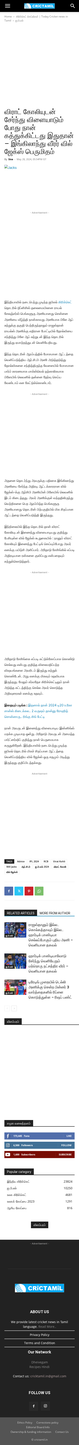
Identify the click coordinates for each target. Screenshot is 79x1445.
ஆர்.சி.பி (26, 866)
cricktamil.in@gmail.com (48, 1376)
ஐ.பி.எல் (19, 20)
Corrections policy (47, 1422)
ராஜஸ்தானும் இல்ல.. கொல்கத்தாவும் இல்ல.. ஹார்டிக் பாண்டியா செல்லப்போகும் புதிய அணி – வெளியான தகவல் (51, 934)
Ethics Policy (24, 1422)
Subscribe (65, 1154)
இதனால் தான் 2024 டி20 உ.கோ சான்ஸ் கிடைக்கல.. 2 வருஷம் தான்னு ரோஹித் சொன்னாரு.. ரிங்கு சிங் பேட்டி (38, 711)
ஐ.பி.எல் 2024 (42, 866)
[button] (7, 6)
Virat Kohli (59, 861)
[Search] (73, 6)
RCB (46, 861)
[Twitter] (18, 891)
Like (69, 1136)
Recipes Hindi (39, 1367)
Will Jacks (11, 866)
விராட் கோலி (60, 866)
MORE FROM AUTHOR (55, 913)
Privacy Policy (39, 1335)
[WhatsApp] (39, 891)
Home (8, 16)
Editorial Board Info (38, 1427)
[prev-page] (7, 1008)
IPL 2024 (34, 861)
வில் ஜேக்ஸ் (12, 872)
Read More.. (47, 1326)
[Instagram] (45, 1406)
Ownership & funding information (31, 1432)
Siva (10, 159)
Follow (66, 1145)
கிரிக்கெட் (65, 302)
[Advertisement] (39, 65)
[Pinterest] (29, 891)
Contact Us (62, 1432)
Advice (21, 861)
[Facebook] (8, 891)
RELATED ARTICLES (20, 913)
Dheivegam (39, 1362)
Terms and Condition (39, 1343)
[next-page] (14, 1008)
